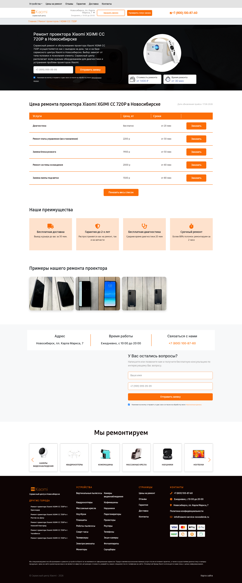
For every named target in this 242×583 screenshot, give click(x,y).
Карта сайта (207, 575)
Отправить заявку (90, 69)
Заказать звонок (110, 13)
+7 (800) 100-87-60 (182, 343)
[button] (32, 460)
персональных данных (193, 405)
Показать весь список (121, 192)
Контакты (107, 4)
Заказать (196, 125)
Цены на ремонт (54, 4)
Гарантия (81, 4)
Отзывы (69, 4)
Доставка (93, 4)
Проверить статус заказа (140, 13)
